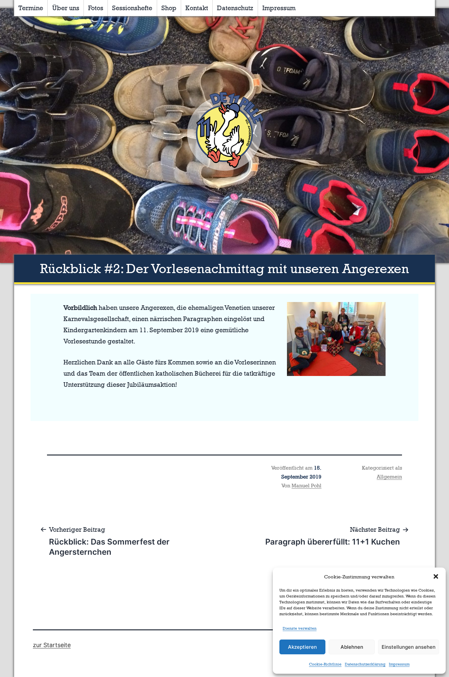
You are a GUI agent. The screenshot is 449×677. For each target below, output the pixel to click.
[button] (436, 576)
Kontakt (196, 8)
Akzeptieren (302, 647)
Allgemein (389, 477)
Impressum (399, 664)
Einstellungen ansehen (409, 647)
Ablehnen (352, 647)
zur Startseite (52, 645)
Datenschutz (235, 8)
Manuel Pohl (306, 485)
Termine (30, 8)
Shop (169, 8)
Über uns (65, 8)
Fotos (95, 8)
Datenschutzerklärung (365, 664)
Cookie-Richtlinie (325, 664)
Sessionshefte (132, 8)
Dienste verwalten (300, 628)
